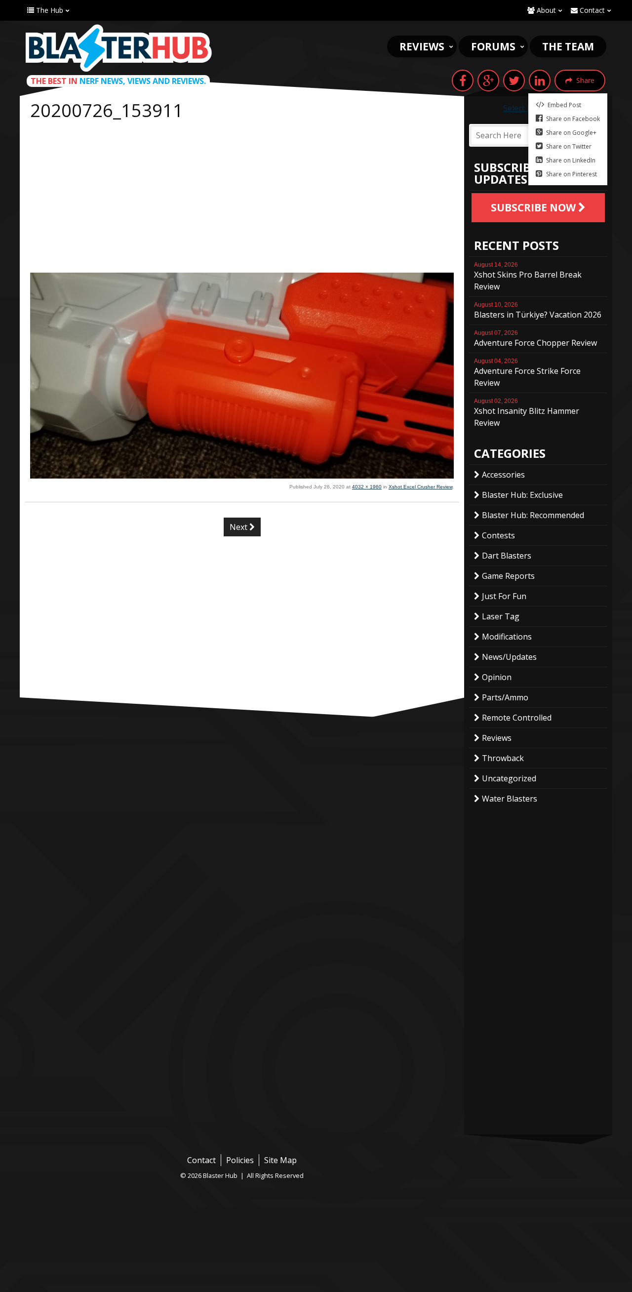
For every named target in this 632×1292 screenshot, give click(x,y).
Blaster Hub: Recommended (533, 515)
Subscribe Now (534, 207)
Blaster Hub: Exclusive (522, 494)
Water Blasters (509, 798)
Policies (240, 1160)
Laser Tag (500, 616)
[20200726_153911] (242, 475)
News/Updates (509, 656)
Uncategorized (509, 778)
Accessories (503, 474)
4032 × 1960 (367, 486)
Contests (498, 535)
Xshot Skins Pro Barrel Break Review (528, 276)
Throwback (503, 758)
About (545, 10)
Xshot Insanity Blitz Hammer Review (526, 413)
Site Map (280, 1160)
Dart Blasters (506, 555)
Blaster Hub (118, 48)
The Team (568, 46)
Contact (591, 10)
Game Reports (508, 575)
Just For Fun (504, 596)
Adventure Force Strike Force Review (527, 373)
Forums (493, 46)
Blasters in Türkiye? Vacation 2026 (537, 310)
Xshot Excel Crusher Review (420, 486)
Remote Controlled (517, 717)
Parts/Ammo (505, 697)
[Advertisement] (242, 198)
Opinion (497, 677)
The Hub (48, 10)
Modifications (507, 636)
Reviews (421, 46)
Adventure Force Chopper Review (535, 338)
